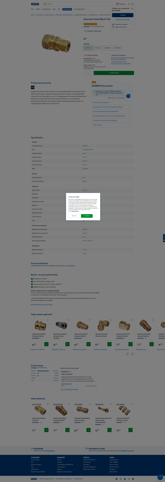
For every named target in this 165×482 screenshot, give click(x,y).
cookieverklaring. (75, 211)
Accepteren (87, 215)
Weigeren (74, 215)
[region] (83, 206)
